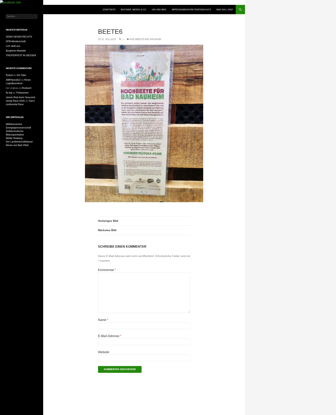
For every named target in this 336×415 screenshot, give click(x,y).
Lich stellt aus (13, 46)
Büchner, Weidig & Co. (134, 9)
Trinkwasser (22, 92)
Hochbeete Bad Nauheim (145, 39)
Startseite (109, 9)
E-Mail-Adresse (109, 336)
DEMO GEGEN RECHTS (19, 36)
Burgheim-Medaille (16, 50)
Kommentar (107, 270)
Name (103, 320)
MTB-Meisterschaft (15, 41)
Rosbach (27, 88)
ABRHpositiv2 (13, 80)
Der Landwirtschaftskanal (19, 141)
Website (103, 352)
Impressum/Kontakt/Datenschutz (191, 9)
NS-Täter (21, 75)
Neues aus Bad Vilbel (17, 145)
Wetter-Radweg (14, 138)
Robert (9, 75)
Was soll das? (224, 9)
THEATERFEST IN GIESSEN (21, 55)
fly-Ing (9, 92)
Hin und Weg (159, 9)
